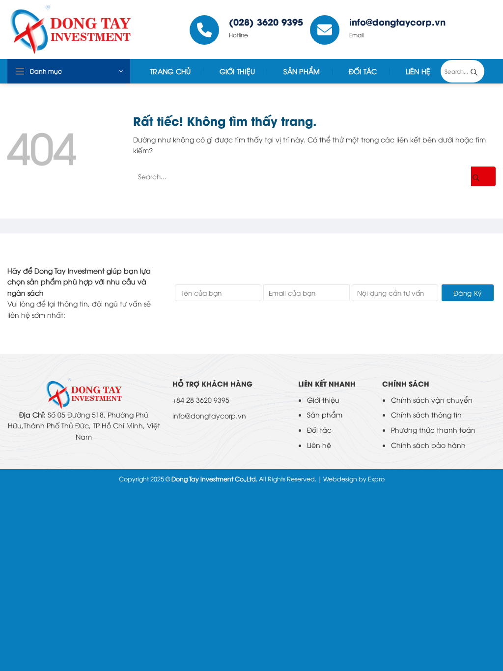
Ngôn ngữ (474, 29)
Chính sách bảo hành (428, 444)
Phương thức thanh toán (433, 429)
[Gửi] (481, 71)
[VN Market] (80, 29)
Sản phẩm (324, 414)
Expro (376, 479)
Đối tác (363, 71)
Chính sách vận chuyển (432, 399)
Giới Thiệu (237, 71)
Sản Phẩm (301, 71)
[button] (68, 71)
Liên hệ (319, 444)
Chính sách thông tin (426, 414)
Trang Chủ (170, 71)
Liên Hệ (418, 71)
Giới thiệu (323, 399)
